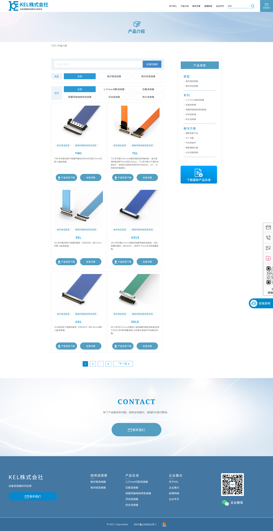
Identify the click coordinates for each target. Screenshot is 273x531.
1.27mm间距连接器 (114, 89)
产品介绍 (185, 6)
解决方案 (196, 6)
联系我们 (139, 429)
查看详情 (90, 177)
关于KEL (173, 6)
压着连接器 (148, 89)
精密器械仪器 (192, 147)
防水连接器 (148, 97)
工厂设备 (190, 137)
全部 (79, 76)
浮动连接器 (114, 97)
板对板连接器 (114, 76)
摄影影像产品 (192, 133)
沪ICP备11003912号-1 (145, 524)
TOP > (54, 45)
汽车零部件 (191, 142)
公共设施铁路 (192, 152)
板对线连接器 (148, 76)
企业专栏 (220, 6)
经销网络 (208, 6)
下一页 (123, 363)
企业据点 (174, 487)
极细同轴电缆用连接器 (80, 97)
